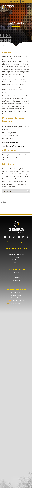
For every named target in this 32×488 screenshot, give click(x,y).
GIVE (17, 1)
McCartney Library (16, 292)
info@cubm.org (12, 142)
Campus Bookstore (16, 295)
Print (4, 202)
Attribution (16, 262)
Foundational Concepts (16, 252)
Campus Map (22, 242)
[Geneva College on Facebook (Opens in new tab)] (5, 237)
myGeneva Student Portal (17, 303)
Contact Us (12, 242)
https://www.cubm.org (16, 146)
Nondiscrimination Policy (16, 254)
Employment (16, 260)
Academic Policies (16, 298)
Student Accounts (16, 275)
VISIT (24, 1)
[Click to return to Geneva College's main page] (7, 8)
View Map (7, 191)
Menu (5, 46)
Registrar (16, 272)
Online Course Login (17, 300)
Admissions (16, 277)
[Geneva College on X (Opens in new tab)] (9, 237)
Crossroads (16, 280)
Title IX (16, 257)
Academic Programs (16, 283)
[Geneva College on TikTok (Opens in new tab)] (28, 237)
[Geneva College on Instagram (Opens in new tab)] (14, 237)
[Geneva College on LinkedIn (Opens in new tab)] (23, 237)
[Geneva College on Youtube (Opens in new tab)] (19, 237)
